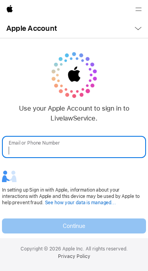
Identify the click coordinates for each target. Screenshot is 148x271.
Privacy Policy (74, 256)
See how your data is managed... (80, 202)
